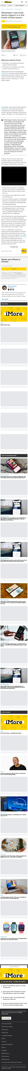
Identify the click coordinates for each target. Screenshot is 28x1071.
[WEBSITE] (11, 289)
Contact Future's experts (7, 1026)
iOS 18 (10, 5)
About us (4, 1047)
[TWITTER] (9, 289)
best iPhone (23, 237)
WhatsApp (4, 73)
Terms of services (17, 272)
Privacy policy (5, 1029)
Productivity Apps (9, 9)
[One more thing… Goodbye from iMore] (14, 976)
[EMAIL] (13, 289)
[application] (14, 175)
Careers (3, 1038)
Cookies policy (5, 1032)
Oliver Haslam (10, 21)
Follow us (17, 55)
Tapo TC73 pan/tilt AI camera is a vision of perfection (14, 986)
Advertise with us (6, 1053)
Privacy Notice (19, 274)
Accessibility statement (7, 1035)
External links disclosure (7, 1044)
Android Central (5, 1056)
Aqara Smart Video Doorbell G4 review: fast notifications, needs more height (14, 992)
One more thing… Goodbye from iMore (14, 981)
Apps (3, 9)
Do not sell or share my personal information (12, 1062)
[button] (26, 2)
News (3, 21)
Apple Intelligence (20, 5)
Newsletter (24, 55)
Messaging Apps (18, 9)
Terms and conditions (7, 1023)
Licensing (4, 1041)
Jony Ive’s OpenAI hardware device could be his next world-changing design (15, 1004)
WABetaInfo (4, 109)
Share (5, 55)
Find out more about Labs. (14, 27)
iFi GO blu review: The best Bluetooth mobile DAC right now (14, 998)
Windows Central (5, 1059)
